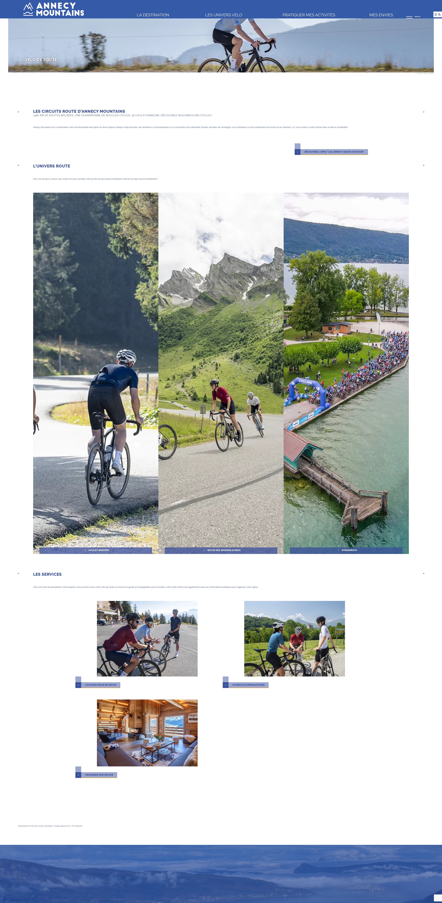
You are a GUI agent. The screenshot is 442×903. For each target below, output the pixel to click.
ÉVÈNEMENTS (347, 550)
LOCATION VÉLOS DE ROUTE (100, 685)
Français (409, 16)
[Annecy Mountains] (74, 8)
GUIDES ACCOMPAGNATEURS (249, 685)
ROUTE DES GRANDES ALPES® (222, 550)
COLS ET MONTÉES (96, 550)
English (417, 16)
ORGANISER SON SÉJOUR (99, 775)
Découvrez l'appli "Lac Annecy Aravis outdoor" (334, 152)
